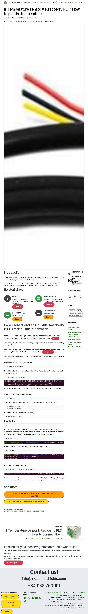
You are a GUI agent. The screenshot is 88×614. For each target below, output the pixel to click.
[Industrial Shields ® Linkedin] (32, 597)
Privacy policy (10, 596)
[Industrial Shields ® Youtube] (36, 597)
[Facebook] (70, 297)
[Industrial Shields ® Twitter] (29, 597)
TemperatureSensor (38, 511)
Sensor (29, 511)
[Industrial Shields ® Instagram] (25, 600)
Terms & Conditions (11, 604)
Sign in (80, 2)
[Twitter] (75, 297)
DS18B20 (8, 511)
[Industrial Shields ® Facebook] (25, 597)
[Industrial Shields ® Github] (40, 597)
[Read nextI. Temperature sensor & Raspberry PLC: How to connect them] (74, 532)
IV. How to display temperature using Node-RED (26, 502)
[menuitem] (27, 2)
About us (82, 593)
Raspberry (22, 511)
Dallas (15, 511)
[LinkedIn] (80, 297)
